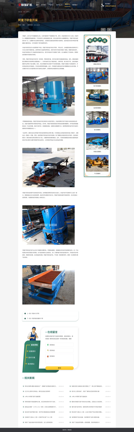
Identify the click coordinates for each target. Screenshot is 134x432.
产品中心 (51, 5)
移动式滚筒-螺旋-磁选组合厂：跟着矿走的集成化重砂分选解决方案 (41, 386)
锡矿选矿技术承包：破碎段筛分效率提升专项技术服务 (87, 407)
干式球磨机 (97, 173)
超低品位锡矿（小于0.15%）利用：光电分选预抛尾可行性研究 (41, 407)
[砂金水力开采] (103, 29)
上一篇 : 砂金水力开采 (33, 313)
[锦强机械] (25, 4)
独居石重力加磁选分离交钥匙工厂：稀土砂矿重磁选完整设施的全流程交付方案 (88, 386)
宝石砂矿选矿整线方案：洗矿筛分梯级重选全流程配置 (40, 412)
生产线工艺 (59, 5)
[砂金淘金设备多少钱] (109, 29)
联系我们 (74, 5)
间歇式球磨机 (97, 151)
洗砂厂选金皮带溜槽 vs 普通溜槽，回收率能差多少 (86, 422)
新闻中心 (67, 4)
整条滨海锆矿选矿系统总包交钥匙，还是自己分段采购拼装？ (88, 401)
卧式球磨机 (97, 130)
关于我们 (43, 5)
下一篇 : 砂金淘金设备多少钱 (35, 318)
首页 (37, 5)
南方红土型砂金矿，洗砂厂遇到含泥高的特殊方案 (85, 391)
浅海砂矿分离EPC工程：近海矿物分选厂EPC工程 (38, 417)
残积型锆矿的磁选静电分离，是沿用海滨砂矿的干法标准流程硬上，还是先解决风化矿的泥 (41, 401)
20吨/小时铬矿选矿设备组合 (79, 396)
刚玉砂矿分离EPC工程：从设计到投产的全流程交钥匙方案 (88, 412)
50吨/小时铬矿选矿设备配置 (32, 396)
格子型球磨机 (97, 86)
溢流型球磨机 (97, 108)
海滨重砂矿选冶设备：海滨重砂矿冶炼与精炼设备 (85, 417)
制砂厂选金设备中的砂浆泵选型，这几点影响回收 (39, 422)
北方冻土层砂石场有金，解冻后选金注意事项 (37, 391)
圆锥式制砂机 (97, 64)
